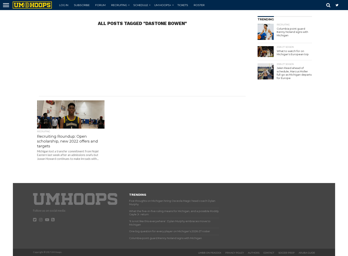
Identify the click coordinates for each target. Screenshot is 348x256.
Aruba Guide (307, 252)
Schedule (140, 5)
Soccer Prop (286, 252)
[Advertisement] (142, 64)
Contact (268, 252)
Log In (63, 5)
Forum (100, 5)
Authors (253, 252)
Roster (199, 5)
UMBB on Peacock (209, 252)
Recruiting (119, 5)
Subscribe (82, 5)
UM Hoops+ (162, 5)
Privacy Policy (234, 252)
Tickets (182, 5)
